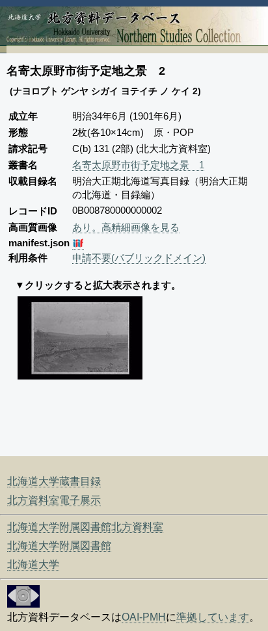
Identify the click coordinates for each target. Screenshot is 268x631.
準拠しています (212, 617)
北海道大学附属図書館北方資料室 (85, 526)
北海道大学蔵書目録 (54, 481)
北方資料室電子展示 (54, 500)
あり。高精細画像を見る (126, 227)
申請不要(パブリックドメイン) (139, 257)
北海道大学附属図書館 (59, 545)
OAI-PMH (144, 617)
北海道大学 (33, 564)
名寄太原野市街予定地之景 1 (138, 164)
